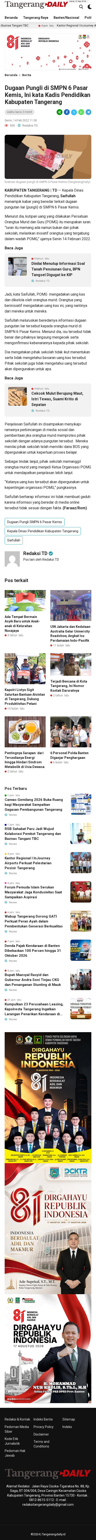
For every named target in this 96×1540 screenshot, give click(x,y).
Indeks (67, 1427)
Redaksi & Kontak (17, 1419)
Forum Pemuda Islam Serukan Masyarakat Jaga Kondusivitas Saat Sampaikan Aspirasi (33, 892)
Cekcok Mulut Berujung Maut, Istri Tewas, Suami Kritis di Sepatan (57, 399)
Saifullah (13, 540)
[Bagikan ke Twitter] (74, 112)
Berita (26, 75)
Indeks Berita (43, 1419)
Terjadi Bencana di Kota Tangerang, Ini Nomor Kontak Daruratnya (68, 685)
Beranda (11, 17)
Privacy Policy (44, 1427)
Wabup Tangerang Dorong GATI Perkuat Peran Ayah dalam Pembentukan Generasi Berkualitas (34, 921)
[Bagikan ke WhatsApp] (81, 112)
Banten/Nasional (66, 17)
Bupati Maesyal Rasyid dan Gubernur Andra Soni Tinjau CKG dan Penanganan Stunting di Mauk (33, 980)
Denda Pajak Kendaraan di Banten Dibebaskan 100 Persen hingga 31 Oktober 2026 (33, 951)
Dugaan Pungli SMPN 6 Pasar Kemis (34, 522)
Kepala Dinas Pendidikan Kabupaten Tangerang (42, 531)
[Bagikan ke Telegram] (88, 112)
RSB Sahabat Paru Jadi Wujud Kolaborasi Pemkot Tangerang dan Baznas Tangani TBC (33, 834)
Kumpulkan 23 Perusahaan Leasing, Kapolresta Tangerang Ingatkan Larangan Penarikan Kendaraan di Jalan (34, 1009)
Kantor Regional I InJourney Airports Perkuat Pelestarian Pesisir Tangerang (28, 863)
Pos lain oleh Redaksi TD (41, 559)
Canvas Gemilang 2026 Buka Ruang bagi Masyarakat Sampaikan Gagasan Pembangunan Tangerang (34, 805)
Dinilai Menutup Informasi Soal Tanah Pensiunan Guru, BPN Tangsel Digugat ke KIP (58, 269)
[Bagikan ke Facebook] (66, 112)
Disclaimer (41, 1434)
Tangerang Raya (35, 17)
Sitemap (68, 1419)
